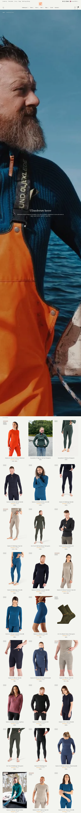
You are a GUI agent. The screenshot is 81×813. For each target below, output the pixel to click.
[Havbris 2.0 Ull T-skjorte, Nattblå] (66, 702)
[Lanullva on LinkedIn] (66, 1)
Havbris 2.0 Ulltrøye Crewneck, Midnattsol (14, 458)
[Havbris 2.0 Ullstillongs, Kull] (40, 746)
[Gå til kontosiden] (75, 7)
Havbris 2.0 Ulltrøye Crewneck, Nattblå (40, 590)
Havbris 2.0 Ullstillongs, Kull (40, 766)
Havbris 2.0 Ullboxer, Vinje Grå (66, 678)
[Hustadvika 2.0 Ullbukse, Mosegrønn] (66, 438)
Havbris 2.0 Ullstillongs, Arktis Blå (14, 590)
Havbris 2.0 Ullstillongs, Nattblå (66, 502)
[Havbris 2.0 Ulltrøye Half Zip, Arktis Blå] (40, 482)
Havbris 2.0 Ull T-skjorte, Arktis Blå (66, 810)
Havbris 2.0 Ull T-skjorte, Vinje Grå (40, 810)
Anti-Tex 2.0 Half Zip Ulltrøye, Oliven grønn (40, 546)
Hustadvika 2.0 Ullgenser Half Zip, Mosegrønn (40, 458)
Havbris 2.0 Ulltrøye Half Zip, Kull (66, 546)
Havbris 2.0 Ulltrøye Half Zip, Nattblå (15, 502)
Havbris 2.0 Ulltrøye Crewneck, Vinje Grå (66, 590)
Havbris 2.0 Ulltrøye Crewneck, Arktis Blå (15, 634)
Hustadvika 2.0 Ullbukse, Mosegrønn (66, 458)
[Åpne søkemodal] (3, 7)
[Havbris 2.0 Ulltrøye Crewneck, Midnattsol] (15, 438)
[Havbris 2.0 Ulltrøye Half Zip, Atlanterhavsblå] (40, 658)
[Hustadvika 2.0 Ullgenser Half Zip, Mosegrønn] (40, 438)
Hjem (4, 12)
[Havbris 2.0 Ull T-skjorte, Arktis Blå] (66, 790)
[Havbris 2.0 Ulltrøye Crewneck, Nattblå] (40, 570)
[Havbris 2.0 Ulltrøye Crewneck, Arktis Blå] (15, 614)
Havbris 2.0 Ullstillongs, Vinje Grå (14, 546)
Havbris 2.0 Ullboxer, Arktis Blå (40, 634)
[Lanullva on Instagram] (64, 1)
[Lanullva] (40, 3)
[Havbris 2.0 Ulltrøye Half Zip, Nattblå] (15, 482)
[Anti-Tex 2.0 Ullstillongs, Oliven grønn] (15, 746)
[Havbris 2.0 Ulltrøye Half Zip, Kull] (66, 526)
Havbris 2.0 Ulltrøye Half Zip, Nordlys (15, 810)
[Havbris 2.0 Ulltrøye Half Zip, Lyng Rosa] (15, 702)
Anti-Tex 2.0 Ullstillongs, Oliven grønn (14, 766)
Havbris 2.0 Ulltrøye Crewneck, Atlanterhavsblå (66, 766)
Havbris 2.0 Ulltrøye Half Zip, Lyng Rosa (15, 722)
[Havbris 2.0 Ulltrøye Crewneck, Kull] (40, 702)
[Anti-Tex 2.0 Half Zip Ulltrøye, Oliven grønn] (40, 526)
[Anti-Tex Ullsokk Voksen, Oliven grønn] (66, 614)
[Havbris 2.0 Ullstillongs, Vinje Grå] (15, 526)
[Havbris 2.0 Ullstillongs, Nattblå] (66, 482)
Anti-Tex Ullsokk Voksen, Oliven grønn (66, 634)
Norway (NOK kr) (74, 1)
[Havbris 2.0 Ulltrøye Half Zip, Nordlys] (15, 790)
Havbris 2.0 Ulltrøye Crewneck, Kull (40, 722)
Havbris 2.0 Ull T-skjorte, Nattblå (66, 722)
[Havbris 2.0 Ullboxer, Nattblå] (15, 658)
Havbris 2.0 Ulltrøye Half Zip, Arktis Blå (40, 502)
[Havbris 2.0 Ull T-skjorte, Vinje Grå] (40, 790)
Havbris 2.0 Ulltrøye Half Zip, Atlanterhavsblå (40, 678)
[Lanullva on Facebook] (63, 1)
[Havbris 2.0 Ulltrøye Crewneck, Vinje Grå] (66, 570)
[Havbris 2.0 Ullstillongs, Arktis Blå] (15, 570)
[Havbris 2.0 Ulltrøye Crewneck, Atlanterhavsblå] (66, 746)
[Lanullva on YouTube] (67, 1)
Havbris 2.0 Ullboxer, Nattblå (14, 678)
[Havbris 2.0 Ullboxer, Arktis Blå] (40, 614)
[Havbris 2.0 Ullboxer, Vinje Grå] (66, 658)
